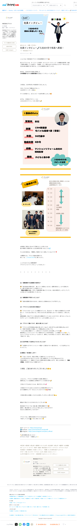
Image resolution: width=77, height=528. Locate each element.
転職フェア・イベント (53, 498)
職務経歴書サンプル (22, 496)
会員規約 (12, 515)
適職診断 (28, 498)
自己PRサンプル (32, 496)
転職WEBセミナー (63, 498)
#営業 (39, 447)
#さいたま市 (43, 445)
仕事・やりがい (32, 45)
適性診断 (45, 496)
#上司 (41, 452)
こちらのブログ (30, 257)
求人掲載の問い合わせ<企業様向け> (47, 515)
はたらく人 (23, 45)
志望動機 (39, 496)
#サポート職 (23, 452)
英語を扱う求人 (24, 511)
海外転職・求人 (46, 506)
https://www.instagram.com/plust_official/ (41, 431)
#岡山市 (56, 445)
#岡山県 (32, 445)
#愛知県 (27, 445)
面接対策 (37, 498)
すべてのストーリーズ (31, 10)
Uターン (50, 496)
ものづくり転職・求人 (27, 506)
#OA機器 (66, 445)
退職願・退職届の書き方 (15, 498)
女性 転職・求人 (37, 506)
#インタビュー (54, 454)
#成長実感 (38, 454)
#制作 (35, 447)
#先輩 (45, 452)
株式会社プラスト (7, 23)
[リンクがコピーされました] (32, 524)
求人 (15, 502)
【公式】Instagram (9, 50)
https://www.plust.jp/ (36, 428)
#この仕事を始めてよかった (55, 450)
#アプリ (31, 447)
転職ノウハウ (43, 498)
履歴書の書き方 (13, 496)
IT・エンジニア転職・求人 (15, 506)
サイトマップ (28, 515)
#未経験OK (29, 450)
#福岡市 (61, 445)
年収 (23, 498)
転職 (11, 502)
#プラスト (55, 447)
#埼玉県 (22, 445)
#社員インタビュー (38, 450)
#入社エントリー (52, 452)
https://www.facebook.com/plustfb (38, 429)
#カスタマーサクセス (33, 452)
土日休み (16, 511)
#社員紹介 (23, 450)
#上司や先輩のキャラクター (27, 454)
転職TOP (4, 10)
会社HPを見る (9, 46)
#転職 (45, 450)
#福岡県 (37, 445)
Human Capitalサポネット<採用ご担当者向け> (66, 515)
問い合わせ (35, 515)
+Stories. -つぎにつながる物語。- (16, 10)
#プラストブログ (63, 447)
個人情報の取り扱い (20, 515)
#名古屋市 (50, 445)
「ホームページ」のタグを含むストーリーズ (49, 10)
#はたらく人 (45, 454)
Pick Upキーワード (22, 502)
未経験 (11, 511)
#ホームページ (24, 447)
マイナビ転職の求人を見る (9, 42)
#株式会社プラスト (47, 447)
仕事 (32, 498)
